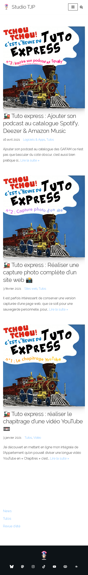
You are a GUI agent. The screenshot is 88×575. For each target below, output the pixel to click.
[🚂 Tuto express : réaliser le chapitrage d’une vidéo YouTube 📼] (44, 365)
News (7, 511)
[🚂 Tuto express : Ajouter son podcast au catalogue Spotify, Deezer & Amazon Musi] (44, 67)
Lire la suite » (29, 160)
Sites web (30, 288)
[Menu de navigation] (73, 6)
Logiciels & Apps (34, 139)
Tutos (50, 139)
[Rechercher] (81, 7)
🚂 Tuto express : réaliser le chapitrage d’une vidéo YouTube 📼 (43, 421)
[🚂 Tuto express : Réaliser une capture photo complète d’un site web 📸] (44, 216)
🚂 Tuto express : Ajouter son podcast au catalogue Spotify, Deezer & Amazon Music (41, 123)
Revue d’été (11, 526)
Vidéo (37, 437)
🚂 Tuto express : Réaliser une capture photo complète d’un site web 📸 (41, 272)
